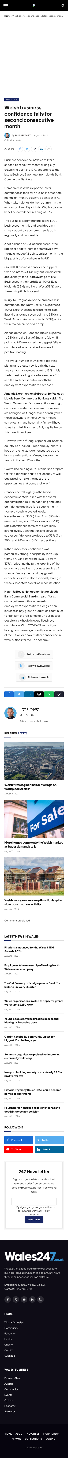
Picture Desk (51, 1434)
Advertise (33, 1434)
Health (8, 1338)
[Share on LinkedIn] (41, 149)
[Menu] (5, 6)
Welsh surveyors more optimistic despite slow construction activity (32, 902)
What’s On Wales (14, 1322)
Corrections (33, 1439)
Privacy (16, 1439)
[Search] (63, 6)
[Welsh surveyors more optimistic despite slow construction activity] (34, 876)
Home (7, 16)
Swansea (9, 1355)
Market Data (11, 100)
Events (8, 1394)
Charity (8, 1344)
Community (11, 1327)
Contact (51, 1439)
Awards (8, 1383)
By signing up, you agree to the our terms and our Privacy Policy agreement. (35, 1210)
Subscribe (34, 1219)
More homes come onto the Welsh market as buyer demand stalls (33, 844)
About (20, 1434)
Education (10, 1333)
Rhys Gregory (23, 135)
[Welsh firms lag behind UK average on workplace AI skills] (34, 761)
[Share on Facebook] (20, 149)
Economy (10, 1405)
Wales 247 (38, 1447)
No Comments (14, 140)
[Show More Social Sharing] (48, 149)
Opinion (8, 1400)
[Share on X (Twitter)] (27, 149)
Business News (12, 1378)
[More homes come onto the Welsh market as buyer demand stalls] (34, 819)
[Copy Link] (34, 149)
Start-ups (9, 1411)
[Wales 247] (34, 5)
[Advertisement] (34, 57)
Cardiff (8, 1350)
